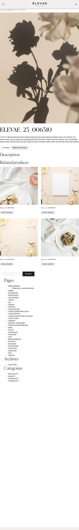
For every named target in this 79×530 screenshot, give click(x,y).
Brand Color (12, 374)
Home (1, 10)
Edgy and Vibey (47, 137)
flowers (48, 139)
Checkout (11, 304)
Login (10, 336)
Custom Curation (13, 318)
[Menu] (3, 4)
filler (36, 139)
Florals (60, 137)
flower (43, 139)
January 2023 (12, 364)
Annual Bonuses (13, 293)
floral (39, 139)
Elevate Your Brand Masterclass (18, 325)
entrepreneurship (28, 139)
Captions (11, 300)
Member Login (75, 4)
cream (12, 139)
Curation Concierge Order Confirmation (20, 316)
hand (52, 139)
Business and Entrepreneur (33, 137)
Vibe (6, 10)
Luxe (64, 137)
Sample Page (12, 350)
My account (11, 341)
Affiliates (10, 290)
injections (61, 139)
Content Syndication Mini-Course (18, 311)
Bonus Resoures (13, 295)
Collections (11, 306)
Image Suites (12, 334)
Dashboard (11, 320)
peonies (2, 141)
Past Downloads (13, 346)
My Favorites (12, 343)
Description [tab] (6, 148)
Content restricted (14, 309)
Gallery (10, 327)
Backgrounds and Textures (16, 137)
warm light (62, 141)
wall (57, 141)
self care (23, 141)
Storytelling (11, 378)
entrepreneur (19, 139)
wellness (76, 141)
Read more (6, 212)
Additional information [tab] (19, 148)
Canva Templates (13, 297)
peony (7, 141)
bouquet (6, 139)
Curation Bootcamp (14, 313)
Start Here (11, 355)
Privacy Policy (12, 348)
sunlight (48, 141)
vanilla (53, 141)
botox (2, 139)
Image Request (13, 332)
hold (56, 139)
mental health (73, 139)
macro (67, 139)
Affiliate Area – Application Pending (23, 288)
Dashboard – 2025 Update (16, 323)
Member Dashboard (14, 339)
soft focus (35, 141)
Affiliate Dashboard (14, 286)
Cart (9, 302)
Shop (10, 353)
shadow (29, 141)
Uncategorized (12, 380)
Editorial (10, 10)
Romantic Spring (15, 141)
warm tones (69, 141)
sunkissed (42, 141)
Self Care (70, 137)
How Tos (11, 330)
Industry (10, 376)
